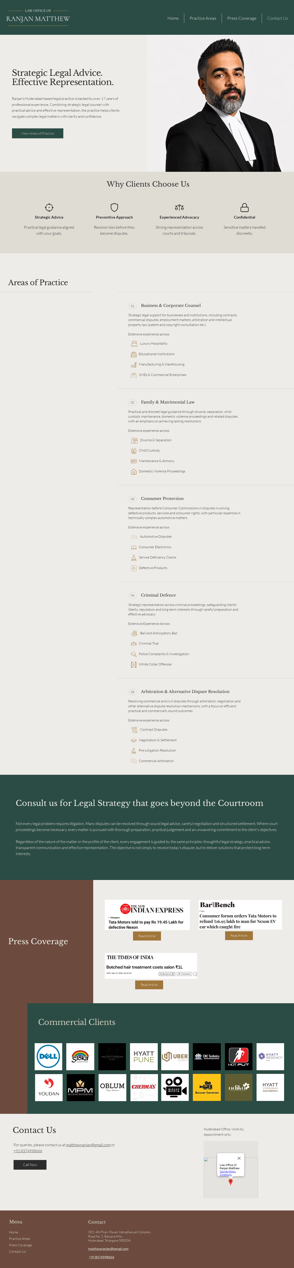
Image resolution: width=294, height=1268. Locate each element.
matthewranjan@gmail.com (88, 1144)
